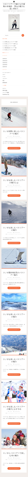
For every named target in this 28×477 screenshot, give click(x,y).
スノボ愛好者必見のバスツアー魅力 (10, 47)
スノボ (4, 76)
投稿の (5, 90)
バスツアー (5, 78)
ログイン (4, 88)
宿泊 (3, 80)
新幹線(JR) (5, 82)
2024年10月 (5, 64)
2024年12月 (5, 60)
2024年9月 (5, 66)
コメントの (6, 92)
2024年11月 (5, 62)
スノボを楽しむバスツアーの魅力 (9, 45)
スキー (4, 74)
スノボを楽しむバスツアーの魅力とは (10, 43)
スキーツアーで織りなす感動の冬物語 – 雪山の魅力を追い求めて (14, 6)
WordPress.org (6, 94)
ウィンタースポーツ (7, 72)
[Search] (23, 35)
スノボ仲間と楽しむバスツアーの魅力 (10, 41)
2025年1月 (5, 58)
